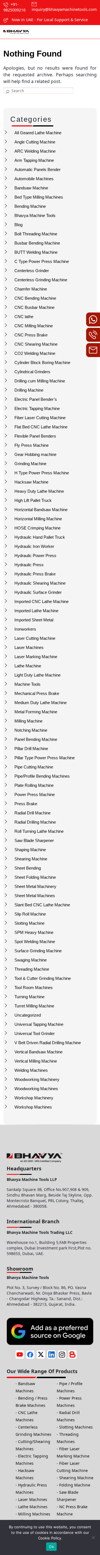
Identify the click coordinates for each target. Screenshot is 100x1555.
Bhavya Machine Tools (35, 215)
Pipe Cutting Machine (33, 767)
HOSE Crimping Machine (37, 528)
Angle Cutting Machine (34, 142)
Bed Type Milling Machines (38, 197)
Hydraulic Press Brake (35, 574)
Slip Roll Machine (30, 914)
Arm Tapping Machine (34, 160)
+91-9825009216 (14, 7)
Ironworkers (25, 629)
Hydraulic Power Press (35, 555)
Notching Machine (30, 730)
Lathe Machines (33, 1506)
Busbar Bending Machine (37, 243)
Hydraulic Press (29, 564)
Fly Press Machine (31, 445)
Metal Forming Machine (35, 711)
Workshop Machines (33, 1107)
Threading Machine (31, 969)
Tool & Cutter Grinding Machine (42, 978)
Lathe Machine (27, 665)
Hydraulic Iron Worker (34, 546)
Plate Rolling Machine (34, 785)
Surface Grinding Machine (38, 950)
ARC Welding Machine (35, 151)
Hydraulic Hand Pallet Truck (39, 537)
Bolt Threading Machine (35, 233)
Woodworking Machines (36, 1088)
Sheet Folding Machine (35, 877)
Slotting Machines (76, 1427)
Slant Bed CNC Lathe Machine (42, 904)
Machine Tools (27, 684)
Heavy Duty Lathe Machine (39, 491)
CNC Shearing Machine (36, 344)
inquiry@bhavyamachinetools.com (64, 9)
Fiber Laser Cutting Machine (40, 417)
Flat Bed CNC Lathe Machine (41, 426)
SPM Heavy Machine (33, 932)
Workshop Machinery (33, 1097)
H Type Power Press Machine (41, 472)
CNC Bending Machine (35, 298)
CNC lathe (23, 316)
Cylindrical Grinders (32, 371)
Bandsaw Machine (31, 187)
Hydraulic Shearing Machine (40, 583)
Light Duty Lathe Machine (37, 675)
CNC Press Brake (31, 335)
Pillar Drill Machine (31, 748)
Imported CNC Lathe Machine (41, 601)
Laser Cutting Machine (34, 638)
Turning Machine (29, 996)
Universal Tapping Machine (38, 1024)
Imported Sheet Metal (33, 619)
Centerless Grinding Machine (40, 279)
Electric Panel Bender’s (35, 399)
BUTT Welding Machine (36, 252)
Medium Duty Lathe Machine (40, 702)
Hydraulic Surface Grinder (38, 592)
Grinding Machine (30, 463)
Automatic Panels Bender (37, 169)
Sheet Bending (27, 868)
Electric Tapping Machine (37, 408)
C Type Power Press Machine (41, 261)
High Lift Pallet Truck (33, 500)
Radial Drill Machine (32, 813)
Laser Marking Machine (35, 656)
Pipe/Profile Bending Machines (42, 776)
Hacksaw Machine (31, 482)
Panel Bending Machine (35, 739)
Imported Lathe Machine (36, 610)
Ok (51, 1546)
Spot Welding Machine (34, 941)
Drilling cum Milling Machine (39, 381)
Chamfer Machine (30, 289)
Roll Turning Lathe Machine (39, 831)
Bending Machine (30, 206)
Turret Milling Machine (34, 1006)
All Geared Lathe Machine (37, 132)
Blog (18, 224)
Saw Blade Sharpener (34, 840)
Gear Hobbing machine (35, 454)
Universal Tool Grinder (34, 1033)
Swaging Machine (30, 960)
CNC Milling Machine (33, 325)
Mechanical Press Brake (36, 693)
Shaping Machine (30, 849)
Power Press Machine (34, 794)
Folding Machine (74, 1485)
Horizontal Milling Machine (38, 518)
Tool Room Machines (33, 987)
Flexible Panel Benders (35, 436)
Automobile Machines (34, 178)
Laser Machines (29, 647)
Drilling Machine (28, 390)
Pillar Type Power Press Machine (44, 757)
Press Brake (25, 803)
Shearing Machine (30, 858)
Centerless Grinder (31, 270)
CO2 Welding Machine (34, 353)
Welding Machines (31, 1070)
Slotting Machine (29, 923)
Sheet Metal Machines (34, 895)
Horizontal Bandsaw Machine (41, 509)
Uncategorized (27, 1015)
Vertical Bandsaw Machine (38, 1051)
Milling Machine (28, 721)
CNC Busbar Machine (34, 307)
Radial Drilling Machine (35, 822)
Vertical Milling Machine (35, 1061)
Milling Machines (34, 1514)
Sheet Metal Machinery (35, 886)
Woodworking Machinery (36, 1079)
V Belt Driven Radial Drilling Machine (47, 1042)
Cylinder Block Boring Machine (42, 362)
